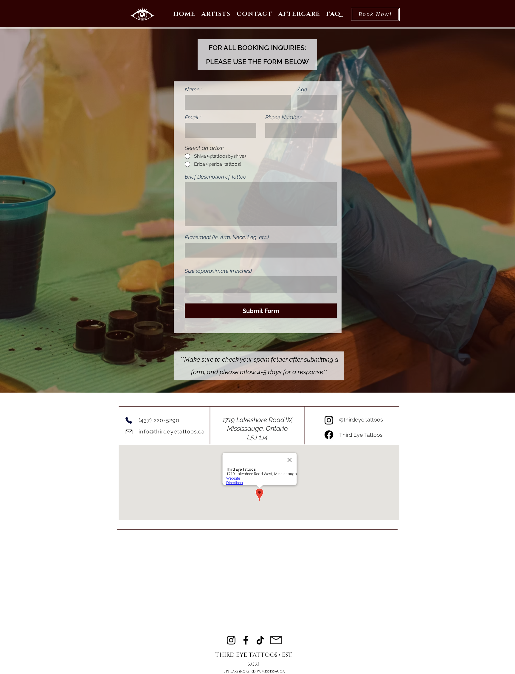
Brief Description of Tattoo (215, 176)
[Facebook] (329, 435)
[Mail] (129, 431)
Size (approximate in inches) (218, 271)
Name (192, 89)
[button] (216, 14)
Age (302, 89)
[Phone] (129, 420)
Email (191, 117)
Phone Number (283, 117)
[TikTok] (260, 640)
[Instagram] (329, 420)
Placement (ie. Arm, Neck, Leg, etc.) (227, 237)
